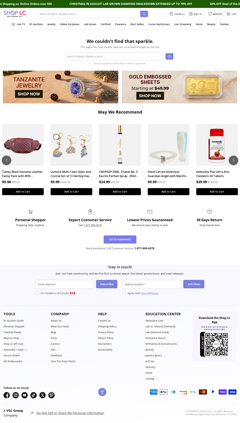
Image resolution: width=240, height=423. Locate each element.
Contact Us (104, 320)
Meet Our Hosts (60, 326)
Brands (149, 349)
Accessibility (105, 349)
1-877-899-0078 (93, 225)
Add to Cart (23, 191)
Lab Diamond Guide (157, 332)
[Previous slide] (6, 160)
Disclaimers (105, 343)
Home (148, 372)
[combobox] (90, 14)
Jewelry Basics (153, 355)
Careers (55, 343)
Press (54, 338)
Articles (149, 361)
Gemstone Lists (154, 320)
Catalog (149, 378)
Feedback (56, 355)
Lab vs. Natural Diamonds (160, 326)
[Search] (144, 14)
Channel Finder (13, 332)
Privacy (154, 293)
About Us (56, 320)
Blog (53, 332)
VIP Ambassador (13, 361)
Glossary (150, 367)
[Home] (21, 14)
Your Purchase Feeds (63, 361)
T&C (53, 349)
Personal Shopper (14, 326)
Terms (144, 293)
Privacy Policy (106, 332)
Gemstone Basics (155, 338)
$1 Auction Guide (14, 320)
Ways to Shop (11, 338)
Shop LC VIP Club (13, 343)
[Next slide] (233, 160)
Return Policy (105, 338)
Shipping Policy (107, 326)
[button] (25, 314)
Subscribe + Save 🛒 (15, 349)
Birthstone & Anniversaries (161, 343)
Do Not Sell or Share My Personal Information (70, 413)
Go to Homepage (120, 239)
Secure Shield (12, 355)
